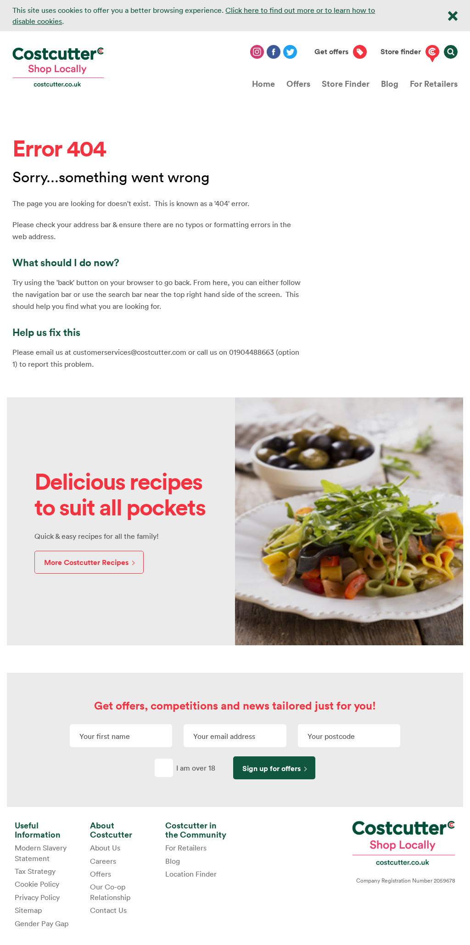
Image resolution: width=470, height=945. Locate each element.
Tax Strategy (35, 871)
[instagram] (257, 52)
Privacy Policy (37, 897)
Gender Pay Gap (41, 923)
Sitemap (28, 910)
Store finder (400, 51)
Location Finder (191, 873)
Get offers (331, 51)
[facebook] (273, 52)
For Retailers (434, 83)
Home (263, 83)
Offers (298, 83)
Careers (103, 861)
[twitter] (290, 52)
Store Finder (345, 83)
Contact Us (108, 910)
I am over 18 (195, 767)
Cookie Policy (37, 884)
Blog (389, 83)
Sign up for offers (271, 768)
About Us (105, 847)
